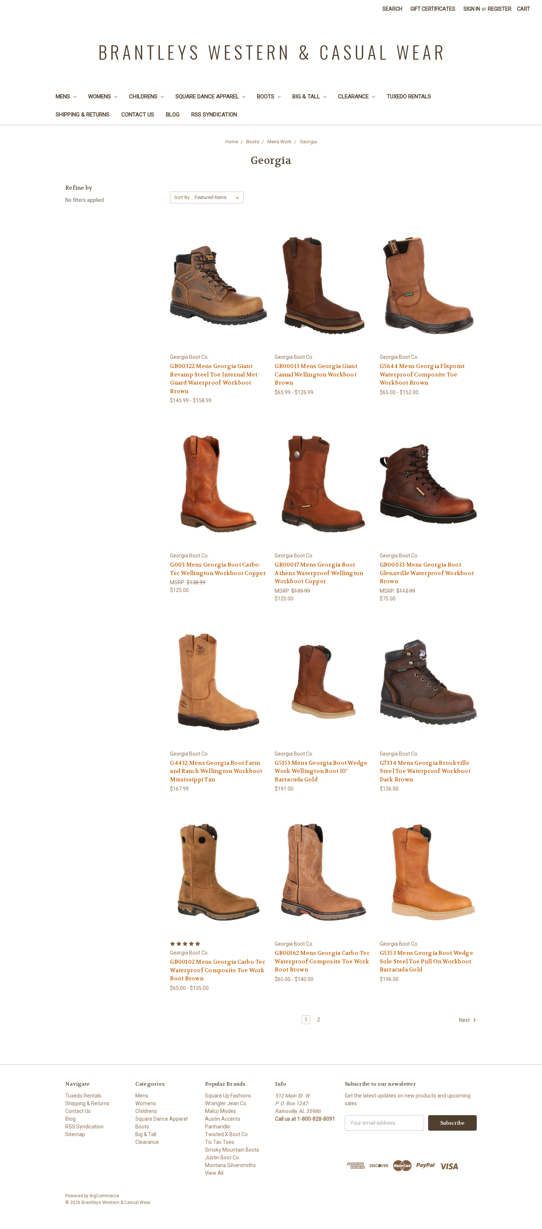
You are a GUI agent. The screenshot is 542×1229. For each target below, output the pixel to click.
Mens (64, 96)
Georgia (308, 141)
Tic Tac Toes (219, 1142)
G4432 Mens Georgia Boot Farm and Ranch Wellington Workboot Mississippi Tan (216, 771)
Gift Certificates (432, 9)
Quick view (219, 272)
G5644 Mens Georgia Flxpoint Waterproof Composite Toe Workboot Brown (422, 374)
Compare (216, 286)
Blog (173, 114)
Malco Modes (220, 1111)
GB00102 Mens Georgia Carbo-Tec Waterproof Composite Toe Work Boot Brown (217, 970)
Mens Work (279, 141)
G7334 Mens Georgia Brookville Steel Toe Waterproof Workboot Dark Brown (425, 771)
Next (465, 1020)
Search (392, 9)
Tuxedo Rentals (409, 96)
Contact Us (137, 114)
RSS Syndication (214, 114)
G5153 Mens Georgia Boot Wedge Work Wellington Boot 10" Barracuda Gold (321, 771)
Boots (266, 96)
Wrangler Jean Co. (226, 1103)
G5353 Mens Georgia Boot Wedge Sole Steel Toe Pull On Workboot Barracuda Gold (426, 961)
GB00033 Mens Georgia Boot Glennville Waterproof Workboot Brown (427, 573)
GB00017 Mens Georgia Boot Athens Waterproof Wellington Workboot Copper (319, 573)
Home (231, 141)
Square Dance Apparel (208, 96)
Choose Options (218, 298)
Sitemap (75, 1134)
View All (214, 1173)
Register (499, 9)
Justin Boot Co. (222, 1157)
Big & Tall (307, 96)
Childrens (144, 96)
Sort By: (182, 197)
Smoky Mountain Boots (232, 1150)
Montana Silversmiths (230, 1165)
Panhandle (217, 1127)
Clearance (354, 96)
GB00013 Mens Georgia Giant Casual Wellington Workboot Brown (316, 374)
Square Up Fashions (228, 1096)
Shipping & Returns (83, 114)
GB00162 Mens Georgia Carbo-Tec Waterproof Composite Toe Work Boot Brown (322, 961)
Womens (100, 96)
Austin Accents (222, 1119)
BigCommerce (104, 1195)
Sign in (471, 9)
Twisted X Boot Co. (227, 1134)
